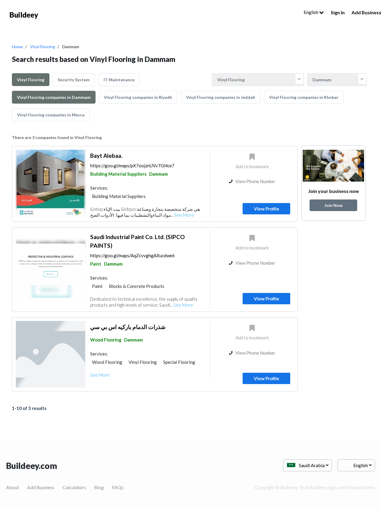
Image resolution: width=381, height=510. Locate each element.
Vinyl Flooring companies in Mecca (51, 114)
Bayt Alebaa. (106, 155)
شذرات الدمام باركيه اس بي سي (127, 326)
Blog (99, 487)
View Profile (266, 208)
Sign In (338, 12)
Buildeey (24, 14)
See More (184, 215)
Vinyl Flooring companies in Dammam (53, 97)
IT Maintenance (119, 79)
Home (17, 46)
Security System (74, 79)
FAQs (118, 487)
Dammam (158, 174)
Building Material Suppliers (118, 174)
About (12, 487)
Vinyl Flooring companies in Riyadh (138, 97)
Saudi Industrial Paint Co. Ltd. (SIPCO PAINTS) (137, 241)
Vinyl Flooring (42, 46)
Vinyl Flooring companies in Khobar (303, 97)
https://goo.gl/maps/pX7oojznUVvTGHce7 (132, 165)
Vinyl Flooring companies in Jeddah (220, 97)
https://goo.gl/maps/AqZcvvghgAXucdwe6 (132, 255)
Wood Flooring (105, 339)
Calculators (74, 487)
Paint (95, 263)
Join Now (333, 205)
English (311, 12)
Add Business (40, 487)
